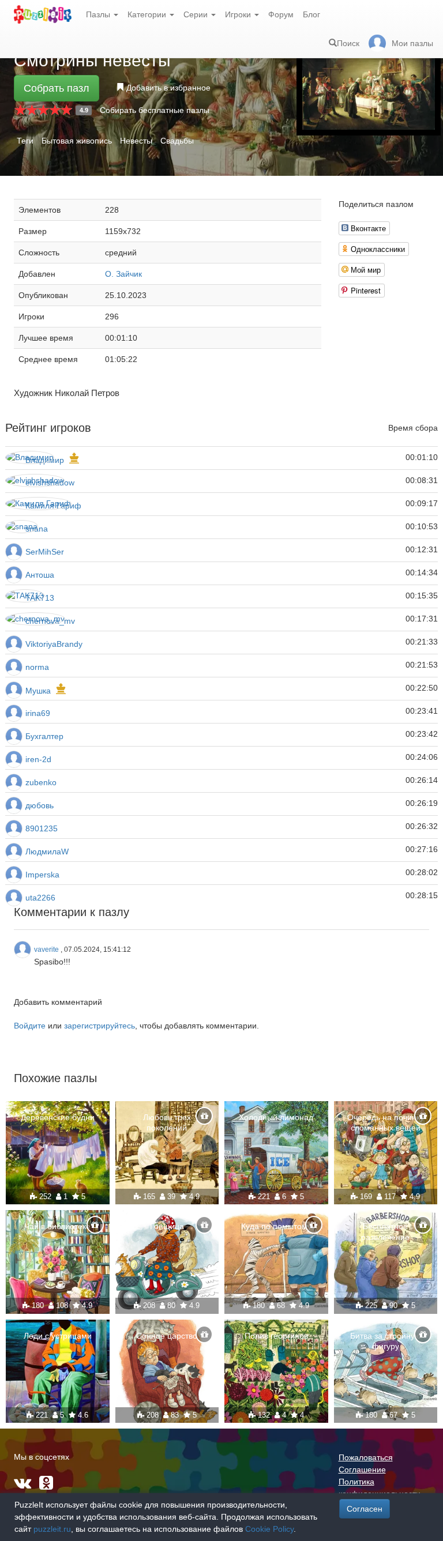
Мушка (38, 690)
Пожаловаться (366, 1457)
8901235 (41, 828)
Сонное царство (166, 1335)
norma (37, 667)
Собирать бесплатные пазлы (154, 110)
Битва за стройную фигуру (385, 1341)
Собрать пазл (56, 88)
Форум (281, 14)
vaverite (46, 949)
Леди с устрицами (58, 1335)
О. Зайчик (123, 273)
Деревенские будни (58, 1117)
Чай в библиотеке (57, 1226)
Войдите (30, 1025)
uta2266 (40, 897)
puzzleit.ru (52, 1529)
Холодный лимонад (276, 1117)
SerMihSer (44, 551)
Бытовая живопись (77, 140)
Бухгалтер (44, 736)
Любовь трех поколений (167, 1122)
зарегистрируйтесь (99, 1025)
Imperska (42, 874)
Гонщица (167, 1226)
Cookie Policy (269, 1529)
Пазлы (99, 14)
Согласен (364, 1508)
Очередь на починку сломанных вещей (385, 1122)
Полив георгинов (276, 1335)
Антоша (39, 574)
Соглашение (362, 1469)
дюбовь (39, 805)
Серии (196, 14)
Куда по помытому (276, 1226)
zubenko (41, 782)
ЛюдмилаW (47, 851)
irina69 (37, 713)
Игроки (239, 14)
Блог (311, 14)
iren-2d (38, 759)
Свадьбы (177, 140)
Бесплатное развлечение (385, 1231)
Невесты (136, 140)
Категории (147, 14)
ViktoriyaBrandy (53, 644)
